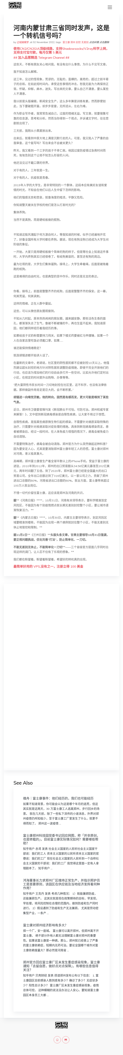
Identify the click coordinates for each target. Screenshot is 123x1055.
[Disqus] (61, 637)
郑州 (72, 42)
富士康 (66, 42)
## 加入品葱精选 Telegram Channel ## (41, 58)
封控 (78, 42)
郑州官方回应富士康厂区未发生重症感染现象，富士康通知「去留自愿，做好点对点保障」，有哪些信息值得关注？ (61, 966)
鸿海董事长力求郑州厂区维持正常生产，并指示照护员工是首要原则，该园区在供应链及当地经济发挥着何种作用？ (61, 884)
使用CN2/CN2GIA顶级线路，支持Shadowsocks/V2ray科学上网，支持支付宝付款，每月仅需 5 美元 (61, 50)
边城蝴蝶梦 (23, 42)
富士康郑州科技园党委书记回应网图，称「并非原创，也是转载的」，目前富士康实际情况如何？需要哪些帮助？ (61, 839)
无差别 (85, 42)
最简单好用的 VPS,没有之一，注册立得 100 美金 (48, 566)
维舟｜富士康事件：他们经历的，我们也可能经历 (58, 798)
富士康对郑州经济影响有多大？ (45, 925)
